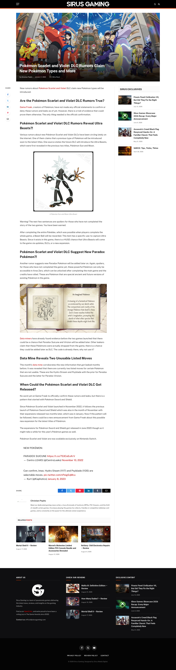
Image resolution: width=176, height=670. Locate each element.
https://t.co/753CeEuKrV (61, 456)
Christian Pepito (27, 77)
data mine (38, 365)
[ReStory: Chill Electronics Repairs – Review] (96, 534)
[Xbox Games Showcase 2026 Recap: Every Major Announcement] (124, 116)
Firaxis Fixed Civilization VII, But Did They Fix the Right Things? (146, 100)
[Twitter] (7, 100)
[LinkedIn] (7, 106)
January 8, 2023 (57, 479)
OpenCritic (28, 611)
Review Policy (91, 655)
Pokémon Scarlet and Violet (52, 88)
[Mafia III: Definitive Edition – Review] (72, 588)
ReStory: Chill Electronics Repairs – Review (95, 546)
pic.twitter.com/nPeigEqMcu (60, 474)
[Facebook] (7, 94)
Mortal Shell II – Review (26, 545)
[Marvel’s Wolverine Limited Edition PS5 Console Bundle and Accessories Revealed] (63, 534)
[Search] (159, 4)
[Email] (7, 119)
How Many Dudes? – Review (94, 598)
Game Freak (26, 107)
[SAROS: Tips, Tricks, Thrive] (124, 151)
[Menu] (17, 4)
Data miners (26, 338)
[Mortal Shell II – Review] (30, 534)
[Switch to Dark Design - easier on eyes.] (155, 4)
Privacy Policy (74, 655)
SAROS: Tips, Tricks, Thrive (146, 148)
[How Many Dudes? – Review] (72, 601)
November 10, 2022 (72, 460)
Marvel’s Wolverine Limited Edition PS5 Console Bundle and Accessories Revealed (62, 548)
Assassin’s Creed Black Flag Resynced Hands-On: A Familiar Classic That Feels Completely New (146, 133)
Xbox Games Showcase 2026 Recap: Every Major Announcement (145, 116)
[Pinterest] (7, 112)
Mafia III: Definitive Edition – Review (94, 587)
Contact (105, 655)
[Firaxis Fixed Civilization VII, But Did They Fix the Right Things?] (124, 100)
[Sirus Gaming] (88, 4)
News (22, 59)
